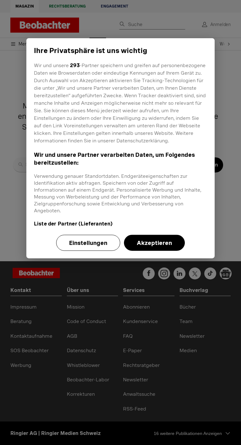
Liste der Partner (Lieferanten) (73, 224)
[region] (120, 148)
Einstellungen (88, 243)
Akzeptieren (154, 243)
